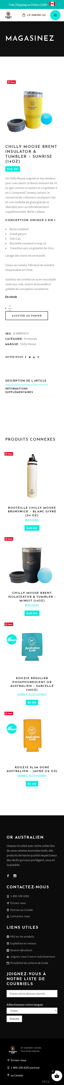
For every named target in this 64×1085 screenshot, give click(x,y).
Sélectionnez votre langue (25, 1005)
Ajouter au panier (27, 316)
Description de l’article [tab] (26, 381)
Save (13, 82)
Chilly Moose (28, 344)
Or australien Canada (31, 1047)
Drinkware (30, 339)
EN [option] (53, 1082)
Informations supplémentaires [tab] (19, 391)
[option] (53, 1081)
